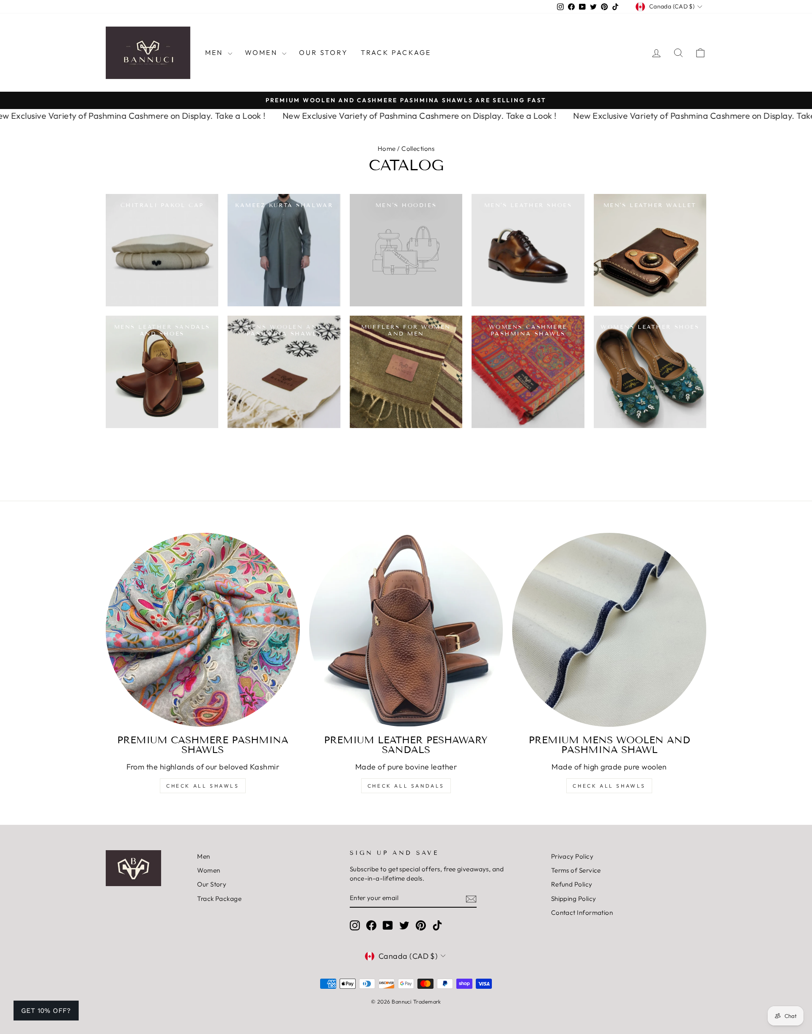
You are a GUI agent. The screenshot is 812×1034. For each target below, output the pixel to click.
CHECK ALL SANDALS (406, 786)
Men (215, 52)
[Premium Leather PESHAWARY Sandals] (406, 630)
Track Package (396, 52)
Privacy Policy (572, 856)
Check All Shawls (202, 786)
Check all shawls (609, 786)
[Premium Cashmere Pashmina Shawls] (203, 630)
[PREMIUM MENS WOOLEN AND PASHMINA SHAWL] (609, 630)
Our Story (323, 52)
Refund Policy (572, 884)
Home (387, 149)
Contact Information (582, 913)
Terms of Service (576, 870)
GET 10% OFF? (46, 1011)
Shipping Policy (573, 899)
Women (262, 52)
